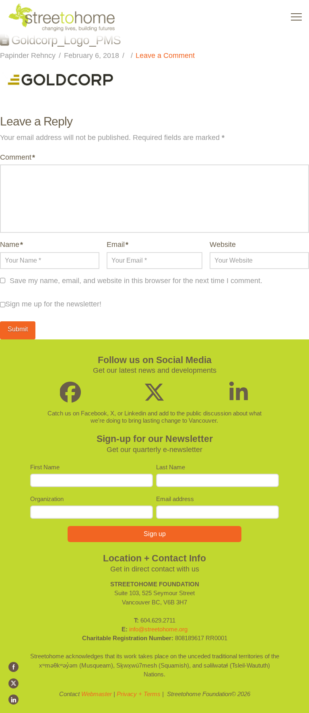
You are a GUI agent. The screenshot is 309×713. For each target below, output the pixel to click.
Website (223, 244)
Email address (175, 498)
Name (11, 244)
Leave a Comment (165, 55)
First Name (45, 467)
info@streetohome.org (158, 629)
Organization (47, 498)
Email (117, 244)
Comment (17, 157)
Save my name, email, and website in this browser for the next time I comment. (136, 281)
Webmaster (96, 693)
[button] (296, 17)
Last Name (170, 467)
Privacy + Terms (139, 693)
